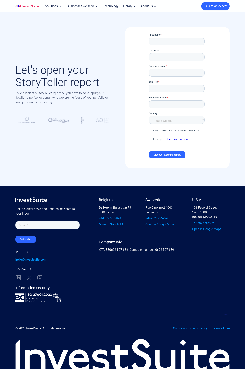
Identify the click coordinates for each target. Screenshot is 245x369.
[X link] (29, 278)
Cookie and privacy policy (190, 328)
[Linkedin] (18, 278)
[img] (27, 6)
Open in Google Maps (113, 224)
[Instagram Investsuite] (40, 278)
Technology (110, 6)
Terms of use (221, 328)
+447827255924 (110, 218)
